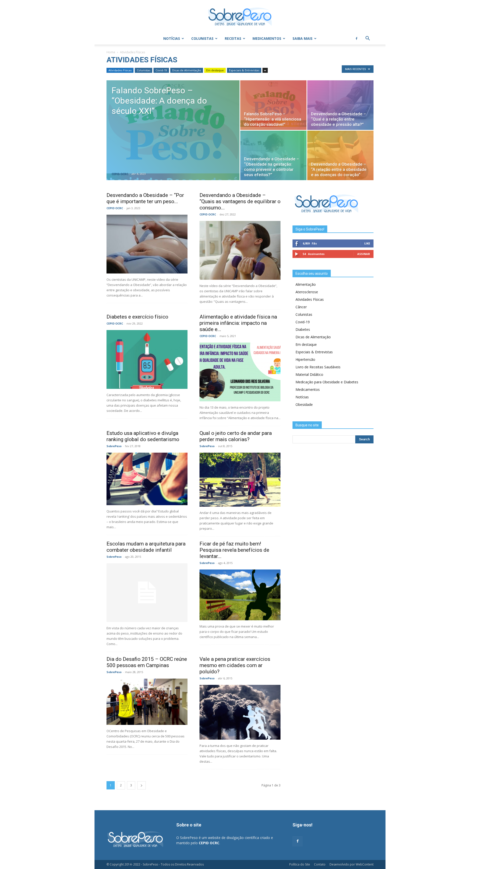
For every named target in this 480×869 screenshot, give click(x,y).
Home (110, 52)
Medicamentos (266, 38)
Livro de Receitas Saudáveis (318, 367)
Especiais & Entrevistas (244, 70)
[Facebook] (356, 39)
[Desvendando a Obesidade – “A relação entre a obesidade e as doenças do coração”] (340, 155)
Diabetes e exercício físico (137, 317)
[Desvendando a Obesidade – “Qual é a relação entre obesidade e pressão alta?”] (340, 105)
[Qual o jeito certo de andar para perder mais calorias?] (240, 480)
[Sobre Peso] (240, 16)
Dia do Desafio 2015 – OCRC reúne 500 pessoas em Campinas (146, 662)
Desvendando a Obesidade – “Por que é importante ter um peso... (145, 198)
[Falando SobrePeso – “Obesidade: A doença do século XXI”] (173, 138)
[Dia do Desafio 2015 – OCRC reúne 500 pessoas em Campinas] (147, 702)
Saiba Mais (302, 38)
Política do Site (299, 864)
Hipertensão (305, 359)
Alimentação (306, 284)
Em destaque (215, 70)
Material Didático (309, 374)
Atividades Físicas (120, 70)
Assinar (363, 254)
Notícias (171, 38)
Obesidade (304, 404)
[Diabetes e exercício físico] (147, 359)
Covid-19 (161, 70)
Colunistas (202, 38)
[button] (368, 39)
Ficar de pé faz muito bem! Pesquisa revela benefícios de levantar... (234, 550)
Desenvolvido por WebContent (352, 864)
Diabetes (303, 329)
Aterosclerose (307, 291)
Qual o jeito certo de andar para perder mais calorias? (236, 436)
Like (367, 243)
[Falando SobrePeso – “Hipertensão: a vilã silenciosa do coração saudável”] (273, 105)
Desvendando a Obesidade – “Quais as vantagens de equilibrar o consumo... (240, 201)
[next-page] (141, 785)
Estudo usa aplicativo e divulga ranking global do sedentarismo (142, 436)
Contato (320, 864)
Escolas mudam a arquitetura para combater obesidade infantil (146, 547)
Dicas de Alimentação (186, 70)
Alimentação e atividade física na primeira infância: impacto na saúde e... (238, 323)
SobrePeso (114, 446)
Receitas (233, 38)
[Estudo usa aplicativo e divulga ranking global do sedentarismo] (147, 479)
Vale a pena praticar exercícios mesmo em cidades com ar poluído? (235, 665)
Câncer (301, 307)
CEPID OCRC (120, 174)
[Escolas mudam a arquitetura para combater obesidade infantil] (147, 592)
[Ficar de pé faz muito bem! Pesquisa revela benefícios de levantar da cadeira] (240, 594)
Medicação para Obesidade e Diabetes (327, 382)
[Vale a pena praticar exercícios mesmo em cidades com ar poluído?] (240, 712)
